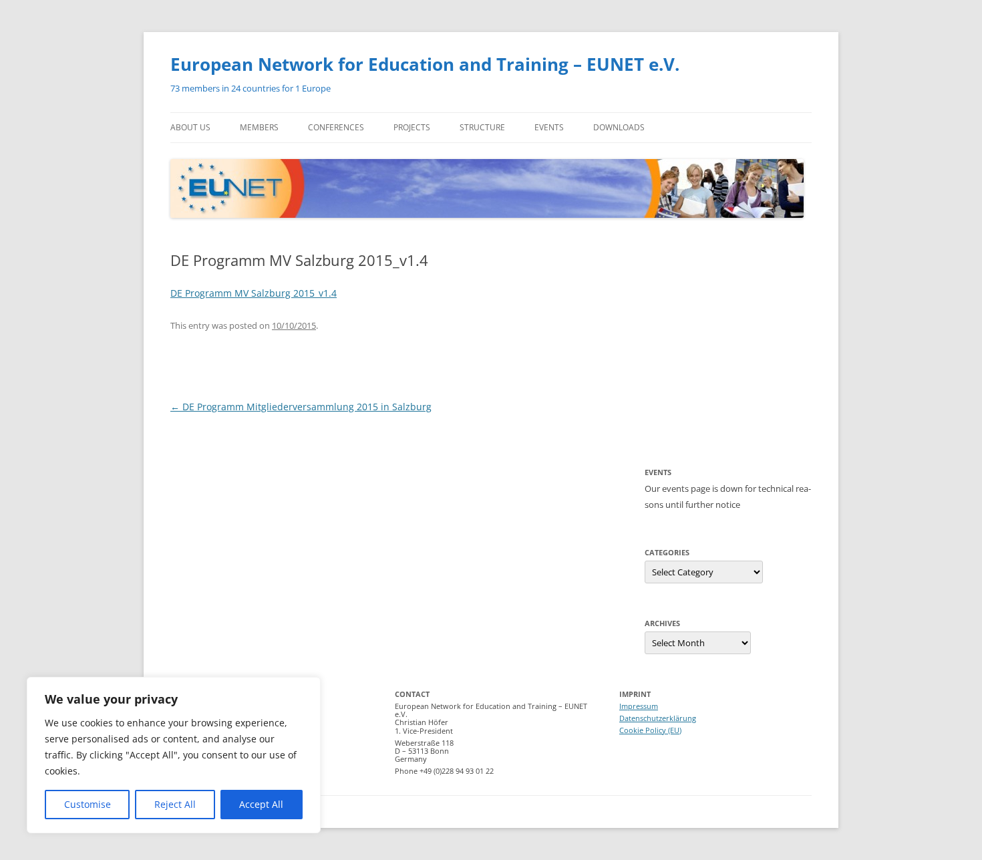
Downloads (619, 127)
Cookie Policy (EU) (650, 730)
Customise (87, 804)
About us (190, 127)
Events (549, 127)
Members (259, 127)
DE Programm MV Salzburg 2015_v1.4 (253, 293)
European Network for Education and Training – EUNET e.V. (424, 64)
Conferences (336, 127)
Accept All (261, 804)
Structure (482, 127)
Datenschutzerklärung (657, 718)
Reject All (175, 804)
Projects (411, 127)
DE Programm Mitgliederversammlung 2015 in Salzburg (301, 406)
